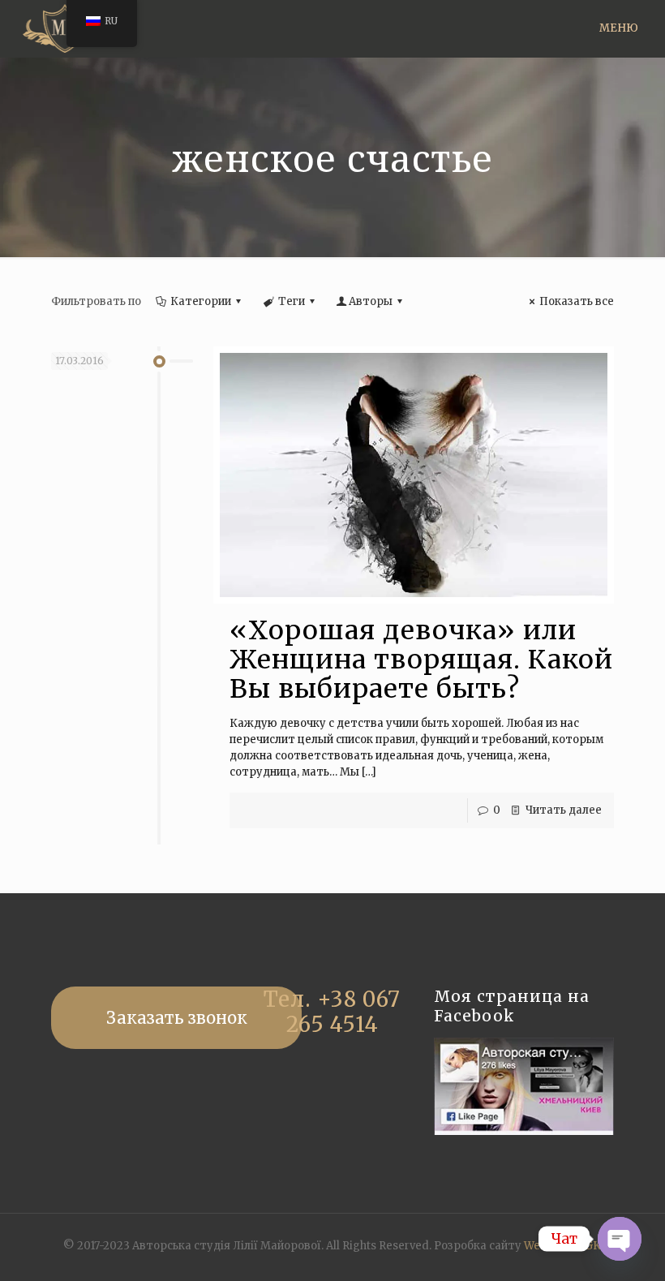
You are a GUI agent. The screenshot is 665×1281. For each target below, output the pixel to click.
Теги (291, 301)
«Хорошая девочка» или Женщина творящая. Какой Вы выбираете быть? (421, 659)
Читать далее (564, 810)
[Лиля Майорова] (65, 28)
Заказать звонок (176, 1018)
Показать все (576, 301)
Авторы (371, 301)
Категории (200, 301)
